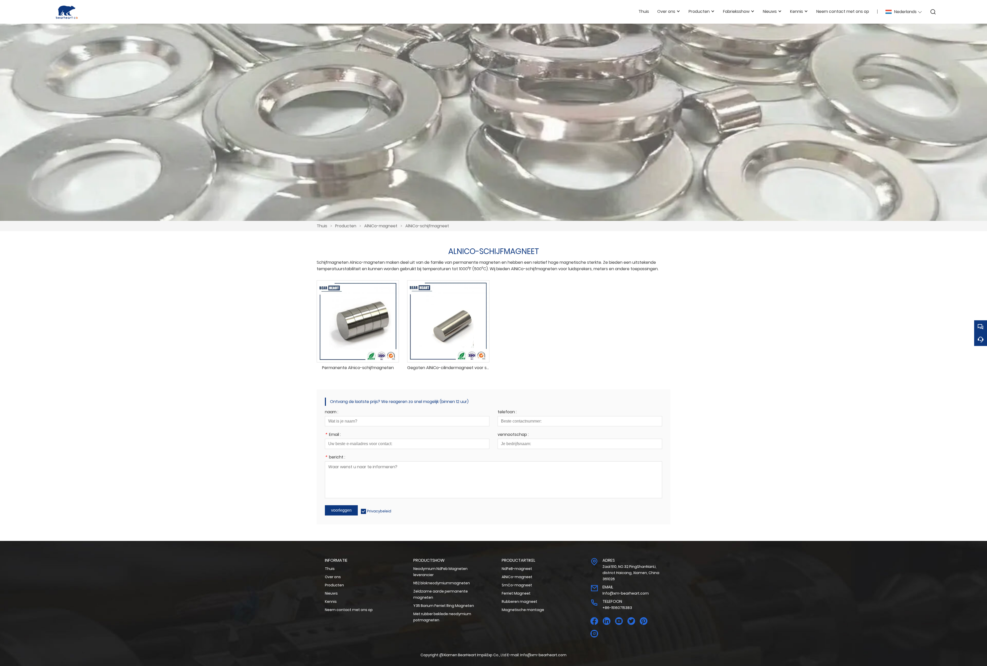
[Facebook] (594, 621)
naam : (331, 412)
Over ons (333, 576)
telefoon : (507, 412)
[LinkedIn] (606, 621)
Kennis (331, 601)
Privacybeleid (379, 511)
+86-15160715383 (617, 607)
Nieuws (331, 593)
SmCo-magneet (517, 585)
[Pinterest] (643, 621)
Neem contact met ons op (349, 609)
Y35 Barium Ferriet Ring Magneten (443, 605)
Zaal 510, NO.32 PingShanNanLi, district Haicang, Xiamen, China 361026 (630, 572)
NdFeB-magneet (517, 568)
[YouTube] (619, 621)
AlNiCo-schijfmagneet (427, 226)
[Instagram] (594, 634)
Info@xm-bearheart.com (625, 593)
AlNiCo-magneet (380, 226)
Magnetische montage (523, 609)
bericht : (335, 457)
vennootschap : (513, 435)
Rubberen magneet (519, 601)
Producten (345, 226)
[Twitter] (631, 621)
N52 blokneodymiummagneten (441, 583)
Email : (333, 435)
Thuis (322, 226)
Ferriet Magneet (516, 593)
